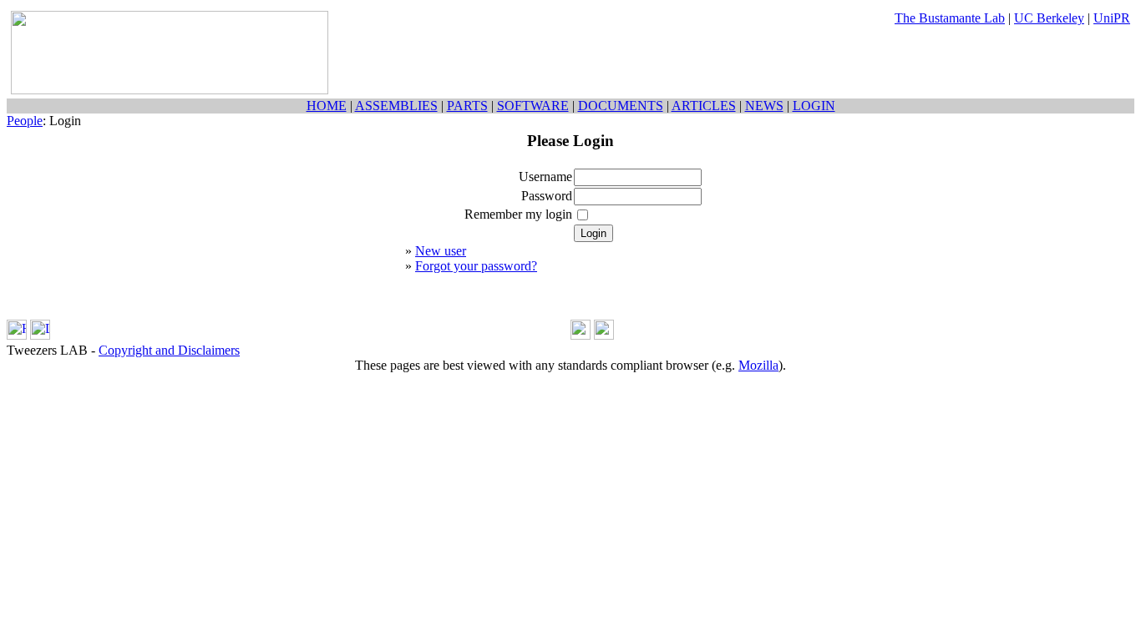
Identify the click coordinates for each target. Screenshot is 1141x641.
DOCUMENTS (620, 105)
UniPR (1111, 18)
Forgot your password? (476, 266)
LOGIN (814, 105)
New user (440, 251)
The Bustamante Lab (950, 18)
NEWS (764, 105)
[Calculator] (580, 335)
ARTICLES (704, 105)
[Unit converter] (604, 335)
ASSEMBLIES (396, 105)
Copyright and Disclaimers (169, 350)
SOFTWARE (533, 105)
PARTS (467, 105)
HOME (327, 105)
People (25, 121)
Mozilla (758, 365)
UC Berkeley (1049, 18)
